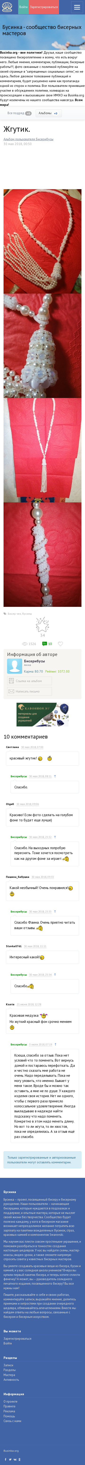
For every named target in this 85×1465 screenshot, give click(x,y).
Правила (9, 1406)
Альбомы (48, 113)
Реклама (9, 1411)
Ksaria (10, 1004)
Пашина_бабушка (17, 877)
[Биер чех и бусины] (42, 241)
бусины (27, 613)
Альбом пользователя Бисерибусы (28, 139)
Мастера (9, 1375)
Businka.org (11, 1450)
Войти (23, 7)
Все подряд (19, 113)
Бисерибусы (34, 661)
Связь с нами (12, 1421)
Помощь (9, 1416)
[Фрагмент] (42, 554)
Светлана (12, 747)
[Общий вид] (42, 449)
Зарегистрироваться (44, 7)
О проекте (10, 1401)
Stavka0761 (14, 946)
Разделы (10, 1370)
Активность (11, 1380)
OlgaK (10, 804)
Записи (8, 1365)
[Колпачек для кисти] (42, 345)
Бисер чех (14, 613)
